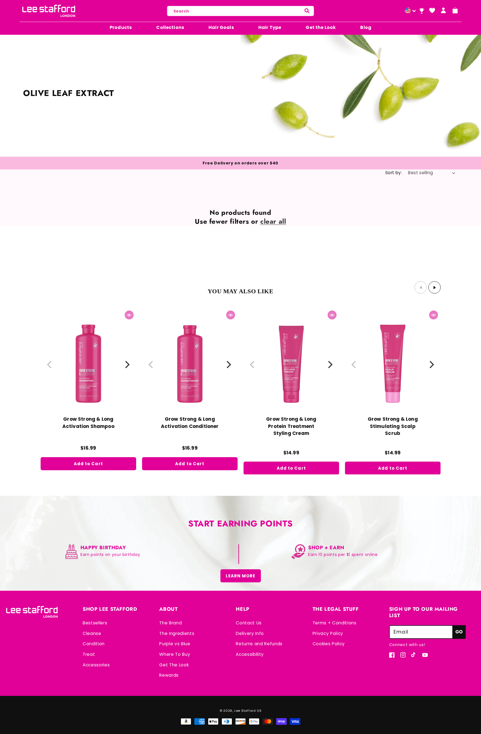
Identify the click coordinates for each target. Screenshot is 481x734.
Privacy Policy (328, 633)
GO (459, 632)
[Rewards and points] (421, 11)
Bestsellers (95, 623)
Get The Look (174, 665)
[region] (240, 392)
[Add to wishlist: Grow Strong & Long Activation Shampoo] (49, 312)
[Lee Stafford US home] (49, 11)
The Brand (170, 623)
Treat (89, 654)
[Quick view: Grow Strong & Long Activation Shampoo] (129, 315)
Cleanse (92, 633)
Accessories (96, 665)
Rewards (169, 675)
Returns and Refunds (259, 644)
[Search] (307, 11)
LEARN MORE (241, 576)
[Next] (127, 365)
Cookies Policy (329, 644)
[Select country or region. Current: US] (409, 11)
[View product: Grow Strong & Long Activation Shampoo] (88, 365)
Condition (94, 644)
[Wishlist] (432, 10)
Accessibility (250, 654)
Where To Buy (174, 654)
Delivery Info (250, 633)
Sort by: (393, 173)
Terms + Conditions (335, 623)
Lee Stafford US (248, 710)
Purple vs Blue (174, 644)
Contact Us (249, 623)
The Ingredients (176, 633)
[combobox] (240, 11)
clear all (273, 221)
